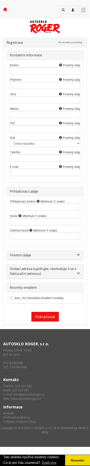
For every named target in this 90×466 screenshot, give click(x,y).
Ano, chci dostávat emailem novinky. (39, 298)
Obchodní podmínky (70, 42)
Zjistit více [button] (49, 463)
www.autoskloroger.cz (26, 399)
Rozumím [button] (77, 460)
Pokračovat (45, 316)
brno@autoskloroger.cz (29, 394)
